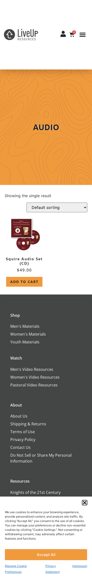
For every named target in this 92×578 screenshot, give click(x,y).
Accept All (46, 554)
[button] (84, 502)
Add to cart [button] (24, 281)
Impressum (79, 566)
